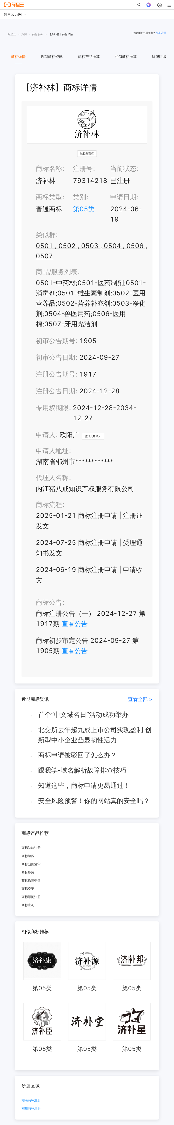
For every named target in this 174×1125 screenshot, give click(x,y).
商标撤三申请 (31, 880)
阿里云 (12, 34)
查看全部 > (140, 699)
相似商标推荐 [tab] (126, 56)
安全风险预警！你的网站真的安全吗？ (94, 801)
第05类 (84, 209)
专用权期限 (52, 408)
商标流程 (49, 505)
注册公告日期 (55, 391)
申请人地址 (52, 451)
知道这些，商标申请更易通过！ (84, 785)
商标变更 (28, 889)
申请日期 (123, 197)
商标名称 (49, 168)
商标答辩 (28, 872)
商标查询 (28, 905)
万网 (24, 34)
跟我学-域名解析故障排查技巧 (82, 770)
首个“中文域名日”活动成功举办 (83, 714)
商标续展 (28, 856)
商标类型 (49, 197)
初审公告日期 (55, 357)
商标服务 (37, 34)
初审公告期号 (55, 341)
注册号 (83, 168)
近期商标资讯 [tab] (52, 56)
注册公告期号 (55, 374)
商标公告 (49, 602)
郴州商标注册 (31, 1108)
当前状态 (123, 168)
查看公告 (74, 624)
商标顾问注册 (31, 897)
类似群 (46, 235)
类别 (79, 197)
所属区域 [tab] (159, 56)
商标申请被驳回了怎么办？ (77, 755)
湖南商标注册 (31, 1100)
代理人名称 (52, 477)
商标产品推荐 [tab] (89, 56)
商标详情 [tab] (18, 56)
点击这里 (160, 33)
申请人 (46, 435)
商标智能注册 (31, 848)
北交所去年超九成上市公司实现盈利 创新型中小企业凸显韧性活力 (95, 735)
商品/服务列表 (56, 272)
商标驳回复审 (31, 864)
